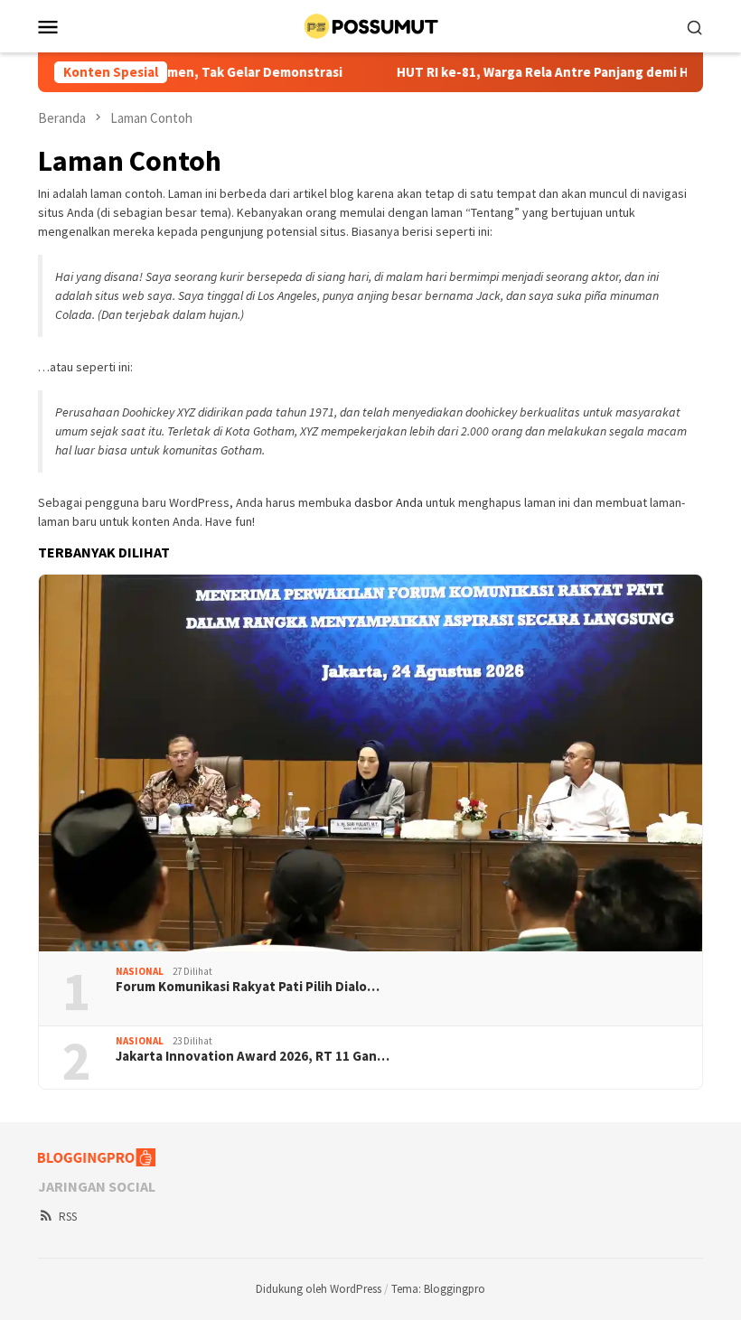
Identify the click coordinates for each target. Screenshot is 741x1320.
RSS (68, 1216)
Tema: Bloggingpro (438, 1289)
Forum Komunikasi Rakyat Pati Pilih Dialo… (248, 986)
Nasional (140, 971)
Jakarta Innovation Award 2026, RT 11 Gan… (252, 1056)
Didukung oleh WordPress (318, 1289)
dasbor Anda (388, 502)
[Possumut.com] (370, 24)
